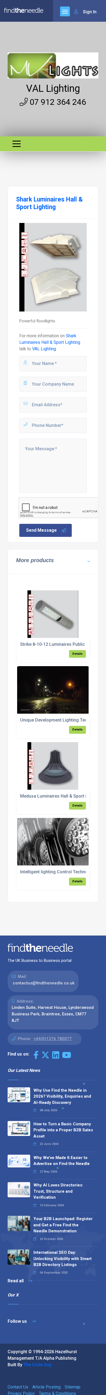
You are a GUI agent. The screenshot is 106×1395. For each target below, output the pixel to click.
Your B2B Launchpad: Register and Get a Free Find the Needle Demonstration (63, 1224)
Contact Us (18, 1387)
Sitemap (72, 1387)
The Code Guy (37, 1364)
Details (77, 654)
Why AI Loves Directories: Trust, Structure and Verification (58, 1191)
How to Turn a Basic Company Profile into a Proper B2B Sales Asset (63, 1130)
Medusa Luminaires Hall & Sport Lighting (61, 796)
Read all (16, 1280)
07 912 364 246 (57, 102)
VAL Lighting (53, 88)
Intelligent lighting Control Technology (58, 871)
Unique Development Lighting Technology (62, 720)
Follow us (18, 1321)
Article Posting (46, 1387)
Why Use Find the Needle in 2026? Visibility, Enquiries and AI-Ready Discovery (62, 1096)
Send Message (41, 530)
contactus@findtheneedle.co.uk (43, 983)
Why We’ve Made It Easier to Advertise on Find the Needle (61, 1160)
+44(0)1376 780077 (52, 1038)
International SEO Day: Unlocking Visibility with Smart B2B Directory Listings (62, 1258)
